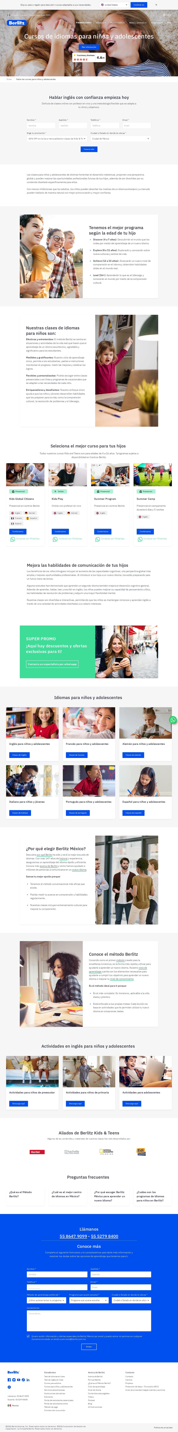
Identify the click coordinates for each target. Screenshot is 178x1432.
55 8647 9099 (73, 1236)
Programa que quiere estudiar (84, 1294)
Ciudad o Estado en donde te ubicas (108, 133)
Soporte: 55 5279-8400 (17, 1399)
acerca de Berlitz (48, 865)
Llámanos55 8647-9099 (40, 15)
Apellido (63, 120)
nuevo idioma (79, 869)
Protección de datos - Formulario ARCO (142, 1386)
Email (125, 120)
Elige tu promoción (36, 133)
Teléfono (95, 120)
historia (63, 858)
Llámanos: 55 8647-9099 (18, 1396)
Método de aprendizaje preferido (43, 1294)
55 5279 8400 (104, 1236)
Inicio (9, 79)
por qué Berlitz (44, 854)
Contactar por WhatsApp (27, 538)
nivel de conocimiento (122, 978)
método (120, 960)
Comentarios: (33, 1308)
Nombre (31, 120)
